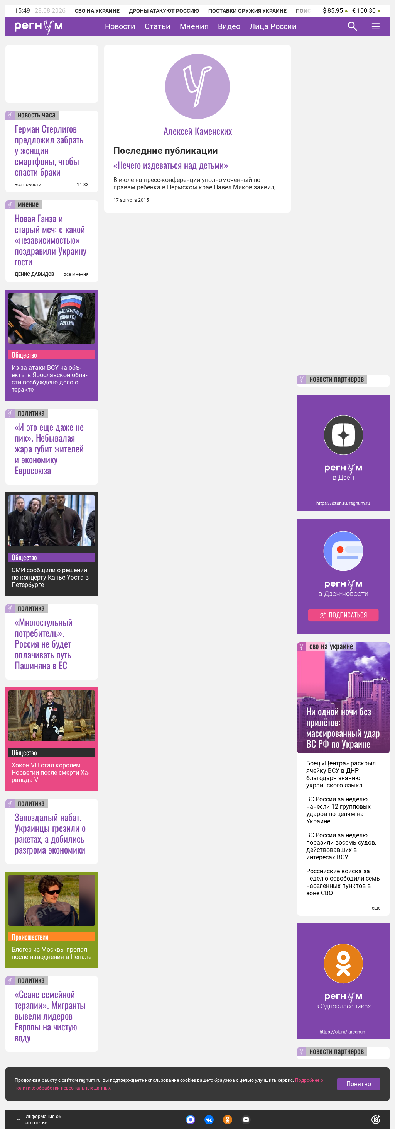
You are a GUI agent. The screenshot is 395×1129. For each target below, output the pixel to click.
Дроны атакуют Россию (164, 11)
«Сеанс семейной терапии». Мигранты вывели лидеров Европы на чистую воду (50, 1015)
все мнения (76, 274)
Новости (120, 26)
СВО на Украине (97, 11)
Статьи (157, 26)
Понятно (358, 1084)
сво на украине (331, 646)
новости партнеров (336, 379)
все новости (28, 184)
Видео (229, 26)
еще (376, 908)
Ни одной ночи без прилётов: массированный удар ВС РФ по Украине (343, 727)
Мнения (194, 26)
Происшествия (30, 936)
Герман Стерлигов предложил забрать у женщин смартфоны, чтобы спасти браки (49, 150)
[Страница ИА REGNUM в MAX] (190, 1119)
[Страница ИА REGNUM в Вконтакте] (209, 1119)
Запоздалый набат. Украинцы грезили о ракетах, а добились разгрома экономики (50, 833)
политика (31, 413)
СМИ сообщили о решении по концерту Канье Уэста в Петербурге (50, 577)
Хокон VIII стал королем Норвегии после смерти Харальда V (50, 773)
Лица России (273, 26)
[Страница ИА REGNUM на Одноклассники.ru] (227, 1119)
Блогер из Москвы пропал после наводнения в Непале (51, 953)
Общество (24, 354)
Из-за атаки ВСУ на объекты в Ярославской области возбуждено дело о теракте (49, 378)
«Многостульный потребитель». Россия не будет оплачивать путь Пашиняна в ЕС (44, 643)
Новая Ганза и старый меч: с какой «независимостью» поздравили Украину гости (50, 240)
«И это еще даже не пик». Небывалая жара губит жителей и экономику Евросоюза (49, 448)
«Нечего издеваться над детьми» (170, 165)
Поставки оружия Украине (247, 11)
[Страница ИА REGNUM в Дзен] (246, 1119)
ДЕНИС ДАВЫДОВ (34, 274)
